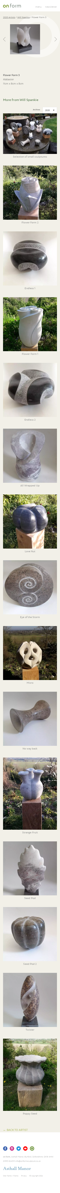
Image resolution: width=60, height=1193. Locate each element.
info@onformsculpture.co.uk (28, 1161)
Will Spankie (23, 17)
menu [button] (38, 6)
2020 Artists (9, 17)
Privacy (24, 1176)
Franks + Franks (12, 1176)
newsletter (51, 6)
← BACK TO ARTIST (15, 1129)
